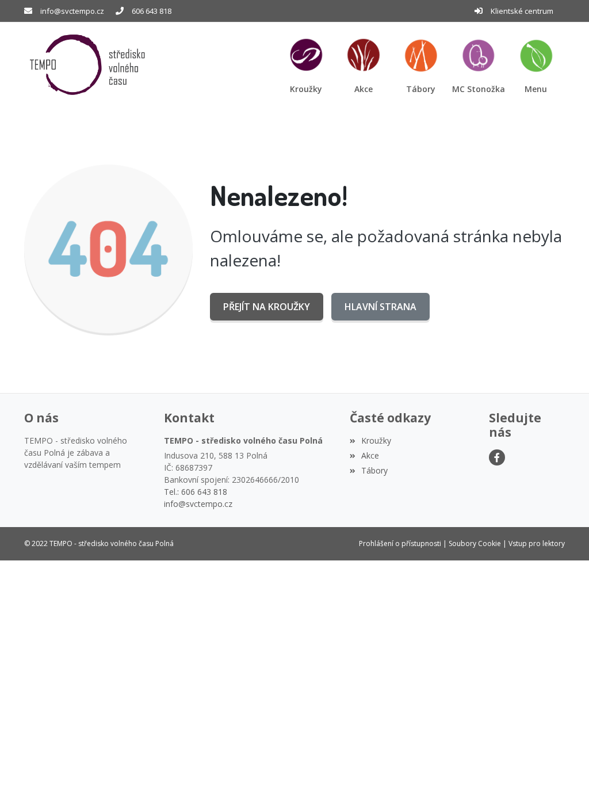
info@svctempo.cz (72, 11)
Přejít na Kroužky (266, 306)
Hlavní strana (380, 306)
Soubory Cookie (475, 543)
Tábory (374, 470)
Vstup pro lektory (536, 543)
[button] (536, 64)
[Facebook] (497, 457)
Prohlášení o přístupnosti (400, 543)
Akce (370, 455)
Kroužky (376, 440)
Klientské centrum (522, 11)
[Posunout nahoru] (563, 760)
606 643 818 (151, 11)
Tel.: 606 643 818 (195, 491)
